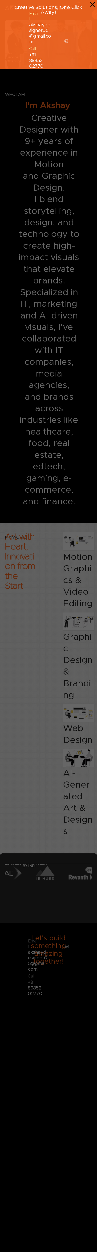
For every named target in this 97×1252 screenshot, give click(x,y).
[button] (92, 4)
